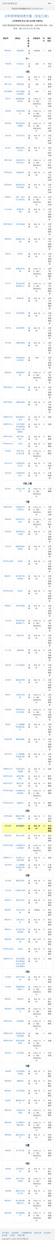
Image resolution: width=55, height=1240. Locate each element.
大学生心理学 (20, 489)
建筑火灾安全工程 (20, 1191)
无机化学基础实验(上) (20, 284)
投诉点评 (37, 1232)
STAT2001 (8, 172)
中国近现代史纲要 (20, 770)
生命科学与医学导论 (20, 161)
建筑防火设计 (20, 1101)
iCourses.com (37, 8)
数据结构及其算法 (20, 547)
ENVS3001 (8, 507)
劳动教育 (20, 1021)
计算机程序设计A (20, 464)
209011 (8, 694)
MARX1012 (8, 417)
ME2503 (8, 372)
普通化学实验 (20, 269)
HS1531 (8, 488)
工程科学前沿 (20, 112)
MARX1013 (8, 958)
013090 (8, 986)
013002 (8, 977)
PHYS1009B (8, 845)
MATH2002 (8, 224)
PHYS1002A (8, 591)
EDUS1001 (8, 1021)
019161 (8, 313)
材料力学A (20, 900)
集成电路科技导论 (20, 99)
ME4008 (8, 1212)
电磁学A (20, 802)
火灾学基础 (20, 1090)
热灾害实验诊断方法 (20, 1201)
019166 (8, 635)
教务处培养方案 (29, 28)
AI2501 (8, 724)
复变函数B (20, 825)
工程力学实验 (20, 911)
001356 (8, 342)
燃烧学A (20, 1081)
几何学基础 (20, 224)
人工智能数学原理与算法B (20, 867)
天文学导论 (20, 135)
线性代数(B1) (20, 777)
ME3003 (8, 1090)
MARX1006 (8, 1040)
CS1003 (8, 473)
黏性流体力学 (20, 1135)
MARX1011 (8, 857)
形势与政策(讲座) (20, 1041)
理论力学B (20, 835)
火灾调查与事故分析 (20, 1123)
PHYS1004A (8, 802)
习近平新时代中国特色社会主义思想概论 (20, 428)
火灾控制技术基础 (20, 1072)
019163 (8, 328)
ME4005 (8, 1110)
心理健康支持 (26, 1232)
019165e (8, 209)
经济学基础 (20, 605)
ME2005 (8, 239)
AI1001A (8, 754)
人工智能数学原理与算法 (20, 727)
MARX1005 (8, 1033)
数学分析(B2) (20, 784)
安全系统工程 (20, 1169)
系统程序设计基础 (20, 532)
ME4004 (8, 1008)
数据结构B (20, 739)
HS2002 (8, 519)
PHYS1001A (8, 443)
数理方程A (20, 880)
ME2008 (8, 939)
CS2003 (8, 531)
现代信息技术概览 (20, 124)
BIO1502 (8, 160)
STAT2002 (8, 816)
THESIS (8, 63)
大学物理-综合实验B (20, 846)
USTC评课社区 (9, 3)
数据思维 (20, 172)
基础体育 (20, 50)
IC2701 (8, 98)
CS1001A (8, 463)
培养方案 (21, 1235)
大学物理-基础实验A (20, 791)
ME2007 (8, 909)
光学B (20, 949)
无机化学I (20, 635)
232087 (8, 1100)
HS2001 (8, 197)
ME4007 (8, 1200)
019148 (8, 620)
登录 (49, 3)
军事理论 (20, 77)
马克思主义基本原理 (20, 858)
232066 (8, 1178)
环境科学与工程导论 (20, 508)
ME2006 (8, 835)
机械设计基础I (20, 240)
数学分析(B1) (20, 437)
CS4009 (8, 709)
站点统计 (47, 1232)
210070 (8, 546)
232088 (8, 1190)
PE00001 (8, 50)
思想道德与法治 (20, 418)
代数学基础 (20, 342)
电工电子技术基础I (20, 577)
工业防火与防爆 (20, 1111)
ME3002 (8, 1081)
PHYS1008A (8, 790)
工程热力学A (20, 890)
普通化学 (20, 298)
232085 (8, 1071)
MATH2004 (8, 402)
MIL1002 (8, 84)
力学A (20, 443)
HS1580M (8, 91)
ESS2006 (8, 184)
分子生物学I (20, 665)
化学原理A (20, 313)
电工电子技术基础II (20, 930)
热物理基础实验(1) (20, 987)
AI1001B (8, 864)
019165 (8, 298)
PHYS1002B (8, 561)
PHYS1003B (8, 949)
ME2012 (8, 919)
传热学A (20, 999)
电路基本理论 (20, 681)
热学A (20, 591)
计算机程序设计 (20, 474)
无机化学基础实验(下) (20, 621)
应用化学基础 (20, 940)
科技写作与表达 (20, 520)
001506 (8, 880)
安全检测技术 (20, 1214)
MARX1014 (8, 424)
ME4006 (8, 1122)
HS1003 (8, 1052)
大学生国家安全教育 (20, 92)
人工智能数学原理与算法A (20, 756)
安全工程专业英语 (20, 1179)
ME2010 (8, 900)
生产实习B (20, 1150)
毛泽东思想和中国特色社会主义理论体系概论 (20, 962)
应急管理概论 (20, 1009)
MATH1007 (8, 783)
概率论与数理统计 (20, 817)
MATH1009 (8, 776)
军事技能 (20, 84)
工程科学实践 (20, 695)
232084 (8, 1168)
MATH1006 (8, 436)
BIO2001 (8, 357)
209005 (8, 111)
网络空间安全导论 (20, 148)
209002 (8, 1150)
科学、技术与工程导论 (20, 198)
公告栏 (12, 1235)
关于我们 (5, 1232)
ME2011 (8, 576)
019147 (8, 283)
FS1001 (8, 451)
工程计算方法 (20, 920)
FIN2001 (8, 605)
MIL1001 (8, 77)
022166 (8, 135)
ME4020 (8, 1134)
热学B (20, 561)
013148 (8, 890)
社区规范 (15, 1232)
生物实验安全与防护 (20, 358)
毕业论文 (20, 63)
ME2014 (8, 929)
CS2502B (8, 739)
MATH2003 (8, 387)
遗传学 (20, 253)
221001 (8, 147)
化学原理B (20, 328)
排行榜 (4, 1235)
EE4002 (8, 123)
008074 (8, 253)
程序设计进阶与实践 (20, 710)
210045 (8, 680)
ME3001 (8, 999)
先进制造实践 (20, 373)
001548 (8, 825)
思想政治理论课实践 (20, 1034)
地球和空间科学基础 (20, 185)
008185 (8, 665)
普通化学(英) (20, 210)
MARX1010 (8, 769)
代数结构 (20, 650)
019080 (8, 268)
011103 (8, 650)
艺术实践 (20, 1052)
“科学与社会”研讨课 (20, 452)
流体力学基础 (20, 978)
